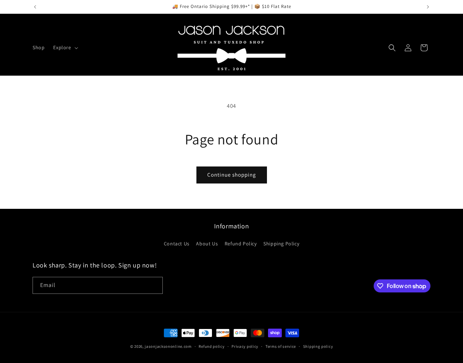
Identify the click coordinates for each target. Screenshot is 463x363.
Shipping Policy (281, 243)
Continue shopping (231, 174)
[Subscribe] (154, 285)
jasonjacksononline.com (168, 346)
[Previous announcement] (35, 7)
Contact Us (177, 243)
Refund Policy (241, 243)
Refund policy (211, 346)
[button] (65, 47)
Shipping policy (318, 346)
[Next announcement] (428, 7)
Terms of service (281, 346)
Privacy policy (245, 346)
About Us (207, 243)
